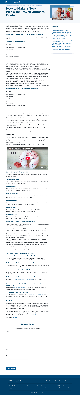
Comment (8, 331)
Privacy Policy (68, 380)
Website (7, 361)
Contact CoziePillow (53, 380)
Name (7, 349)
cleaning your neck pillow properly (35, 294)
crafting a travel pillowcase (30, 314)
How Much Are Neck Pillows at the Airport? (62, 29)
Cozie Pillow (11, 385)
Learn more (40, 5)
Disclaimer (61, 380)
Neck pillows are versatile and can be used (22, 279)
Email (7, 355)
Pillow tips (14, 317)
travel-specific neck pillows (20, 287)
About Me (46, 380)
